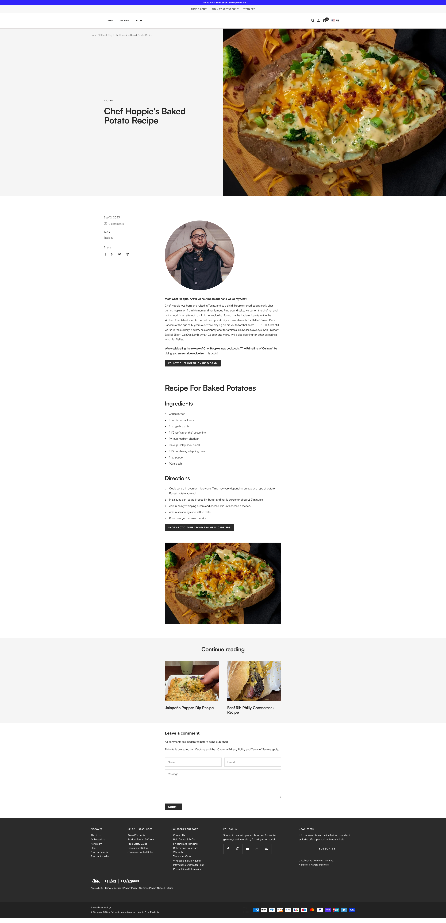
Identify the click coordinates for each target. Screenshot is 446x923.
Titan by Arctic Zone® (225, 9)
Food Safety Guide (137, 843)
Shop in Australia (100, 856)
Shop (110, 20)
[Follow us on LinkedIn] (266, 849)
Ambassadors (98, 839)
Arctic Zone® (199, 9)
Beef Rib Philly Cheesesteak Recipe (250, 710)
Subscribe (327, 848)
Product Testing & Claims (141, 839)
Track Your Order (182, 856)
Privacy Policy (236, 749)
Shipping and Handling (185, 843)
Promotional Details (138, 847)
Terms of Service (261, 749)
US (337, 20)
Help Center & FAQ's (184, 839)
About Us (96, 835)
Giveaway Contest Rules (140, 852)
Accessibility (97, 887)
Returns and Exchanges (185, 847)
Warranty (178, 852)
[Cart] (324, 20)
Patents (169, 887)
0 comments (116, 223)
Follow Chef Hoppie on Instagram (192, 363)
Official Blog (105, 34)
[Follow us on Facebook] (228, 849)
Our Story (125, 20)
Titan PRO (249, 9)
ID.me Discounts (136, 835)
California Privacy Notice (151, 887)
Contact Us (179, 835)
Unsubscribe (305, 860)
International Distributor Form (188, 864)
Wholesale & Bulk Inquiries (187, 860)
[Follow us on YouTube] (247, 849)
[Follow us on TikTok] (257, 849)
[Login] (318, 20)
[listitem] (106, 254)
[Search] (312, 20)
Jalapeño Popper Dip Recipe (189, 707)
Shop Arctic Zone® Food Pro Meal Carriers (199, 527)
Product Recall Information (187, 868)
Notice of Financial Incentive (314, 864)
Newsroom (96, 843)
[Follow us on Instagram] (238, 849)
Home (94, 34)
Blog (139, 20)
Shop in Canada (99, 852)
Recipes (109, 100)
